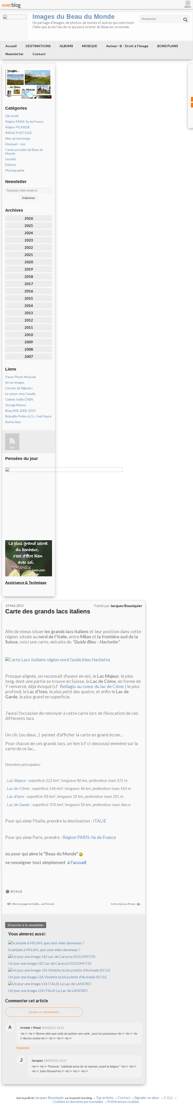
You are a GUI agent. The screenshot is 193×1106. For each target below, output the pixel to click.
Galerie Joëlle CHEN (19, 399)
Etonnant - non (15, 144)
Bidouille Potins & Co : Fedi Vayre (28, 416)
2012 (28, 320)
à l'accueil (76, 862)
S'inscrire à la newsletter (26, 925)
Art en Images (14, 382)
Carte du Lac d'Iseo (123, 904)
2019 (28, 269)
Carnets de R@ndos (19, 388)
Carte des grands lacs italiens (47, 611)
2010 (28, 335)
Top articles (105, 1098)
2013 (28, 313)
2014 (28, 305)
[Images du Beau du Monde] (14, 26)
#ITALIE (16, 891)
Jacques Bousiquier (49, 1098)
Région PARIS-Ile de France (24, 121)
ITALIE (99, 820)
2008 (28, 349)
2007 (28, 356)
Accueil (11, 46)
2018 (28, 276)
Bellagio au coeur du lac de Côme (92, 686)
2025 (28, 225)
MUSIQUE (89, 46)
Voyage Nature (15, 405)
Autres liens (13, 422)
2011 (28, 327)
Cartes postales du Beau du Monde (24, 151)
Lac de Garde (18, 805)
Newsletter (14, 54)
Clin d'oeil (11, 116)
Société (10, 159)
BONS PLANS (167, 46)
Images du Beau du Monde (73, 16)
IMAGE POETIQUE (18, 133)
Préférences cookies (123, 1102)
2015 (28, 298)
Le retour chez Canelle (20, 394)
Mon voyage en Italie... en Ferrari (33, 904)
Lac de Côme (18, 789)
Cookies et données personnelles (78, 1102)
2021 (28, 255)
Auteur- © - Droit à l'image (127, 46)
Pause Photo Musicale (20, 377)
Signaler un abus (147, 1098)
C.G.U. (168, 1098)
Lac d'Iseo (15, 797)
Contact (39, 54)
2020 (28, 262)
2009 (28, 342)
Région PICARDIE (17, 127)
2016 (28, 291)
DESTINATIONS (38, 46)
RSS (12, 447)
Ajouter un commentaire (44, 1012)
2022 (28, 247)
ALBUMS (66, 46)
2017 (28, 284)
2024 (28, 233)
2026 (28, 218)
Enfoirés (10, 165)
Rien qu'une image (17, 138)
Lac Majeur (16, 781)
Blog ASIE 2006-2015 (20, 411)
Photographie (14, 170)
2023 (28, 240)
